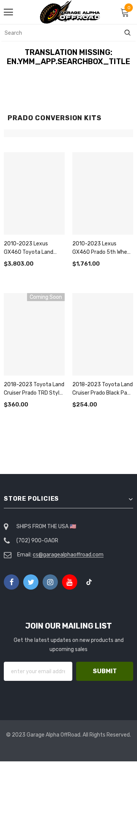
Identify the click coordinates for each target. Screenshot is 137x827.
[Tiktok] (89, 582)
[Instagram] (50, 582)
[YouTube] (69, 582)
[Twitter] (30, 582)
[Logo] (70, 12)
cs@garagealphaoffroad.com (68, 554)
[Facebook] (11, 582)
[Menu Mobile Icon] (8, 12)
